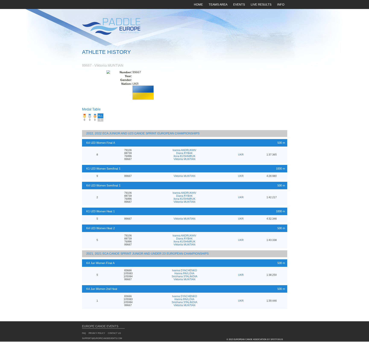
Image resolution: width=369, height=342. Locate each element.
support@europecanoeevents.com (102, 338)
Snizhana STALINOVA (184, 276)
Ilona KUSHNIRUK (184, 156)
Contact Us (114, 333)
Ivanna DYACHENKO (184, 270)
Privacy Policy (97, 333)
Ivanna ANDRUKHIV (184, 150)
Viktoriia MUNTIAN (184, 159)
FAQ (84, 333)
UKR (241, 154)
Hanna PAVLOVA (184, 273)
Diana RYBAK (184, 153)
